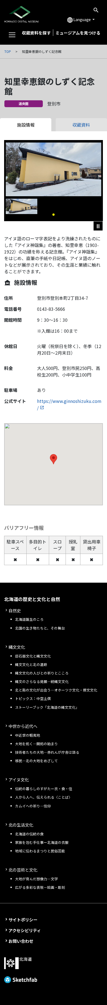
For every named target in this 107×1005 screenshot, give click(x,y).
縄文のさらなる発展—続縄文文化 (42, 681)
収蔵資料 (81, 124)
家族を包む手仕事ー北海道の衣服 (42, 842)
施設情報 (26, 124)
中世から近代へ (23, 726)
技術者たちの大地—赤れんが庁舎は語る (47, 752)
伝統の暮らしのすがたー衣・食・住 (43, 788)
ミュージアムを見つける (77, 33)
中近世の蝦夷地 (27, 735)
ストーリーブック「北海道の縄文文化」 (47, 707)
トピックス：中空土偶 (33, 698)
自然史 (15, 610)
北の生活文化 (21, 825)
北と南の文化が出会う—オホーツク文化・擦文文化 (56, 690)
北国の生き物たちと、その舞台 (40, 628)
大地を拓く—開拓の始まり (36, 743)
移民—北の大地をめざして (36, 760)
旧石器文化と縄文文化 (33, 656)
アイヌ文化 (19, 779)
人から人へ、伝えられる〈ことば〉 (43, 797)
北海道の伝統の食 (29, 833)
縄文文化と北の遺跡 (31, 664)
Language (79, 20)
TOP (7, 51)
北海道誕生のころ (29, 619)
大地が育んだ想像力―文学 (36, 878)
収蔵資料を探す (36, 33)
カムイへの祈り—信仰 (33, 805)
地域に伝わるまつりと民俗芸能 (40, 850)
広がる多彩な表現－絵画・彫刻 (40, 887)
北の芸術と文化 (23, 870)
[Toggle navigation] (12, 34)
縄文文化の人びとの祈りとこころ (42, 673)
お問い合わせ (21, 941)
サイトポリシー (23, 919)
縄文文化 (17, 647)
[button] (53, 214)
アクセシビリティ (25, 930)
